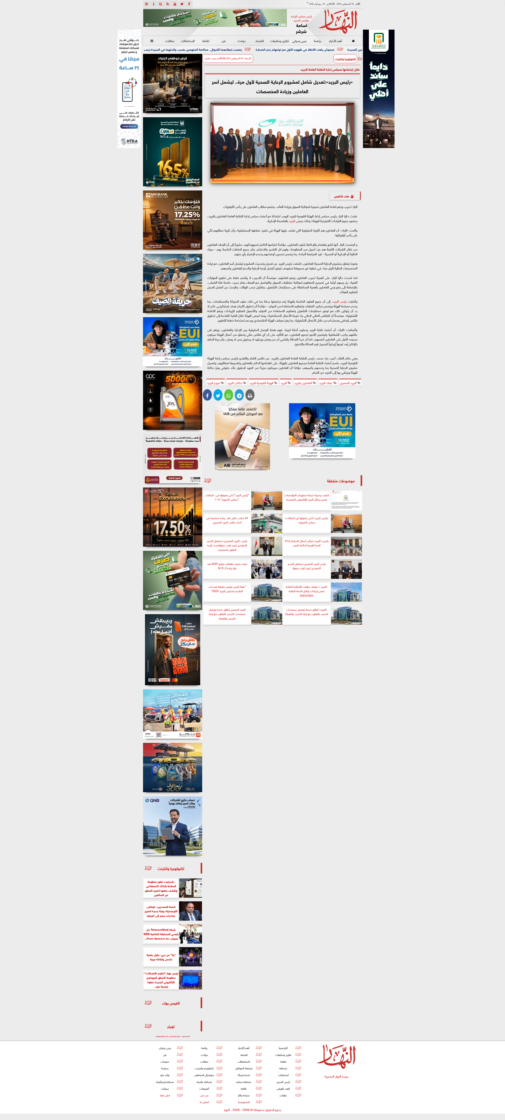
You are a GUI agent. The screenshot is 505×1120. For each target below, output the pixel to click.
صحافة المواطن (243, 1067)
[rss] (168, 4)
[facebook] (189, 4)
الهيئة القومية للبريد (262, 382)
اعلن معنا (165, 1094)
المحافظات (188, 40)
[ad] (172, 83)
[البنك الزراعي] (322, 430)
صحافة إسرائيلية (165, 1081)
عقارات (283, 1094)
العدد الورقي (283, 1088)
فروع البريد (214, 382)
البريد (292, 220)
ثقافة (205, 40)
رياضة (317, 40)
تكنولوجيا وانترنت (345, 58)
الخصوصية (244, 1101)
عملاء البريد (326, 382)
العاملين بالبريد (303, 382)
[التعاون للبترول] (172, 400)
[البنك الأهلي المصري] (129, 89)
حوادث (242, 40)
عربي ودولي (299, 40)
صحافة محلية (243, 1081)
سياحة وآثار (244, 1094)
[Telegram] (239, 395)
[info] (154, 4)
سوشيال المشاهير (204, 1074)
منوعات (165, 1061)
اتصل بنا (204, 1101)
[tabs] (146, 4)
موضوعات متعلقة (341, 480)
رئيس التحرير (283, 1081)
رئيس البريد (340, 301)
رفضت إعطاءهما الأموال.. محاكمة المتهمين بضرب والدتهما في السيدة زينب (265, 49)
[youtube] (175, 4)
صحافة (283, 1067)
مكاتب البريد (235, 382)
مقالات (169, 40)
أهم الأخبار (335, 40)
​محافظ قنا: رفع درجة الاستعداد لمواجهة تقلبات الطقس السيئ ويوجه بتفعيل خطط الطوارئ (143, 49)
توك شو (164, 1074)
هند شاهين (341, 195)
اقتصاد (259, 40)
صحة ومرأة (244, 1074)
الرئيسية (283, 1047)
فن (224, 40)
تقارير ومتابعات (279, 40)
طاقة (244, 1088)
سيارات (165, 1088)
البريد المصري (348, 382)
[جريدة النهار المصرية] (215, 18)
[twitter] (182, 4)
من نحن (204, 1094)
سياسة (164, 1067)
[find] (161, 4)
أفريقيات (204, 1088)
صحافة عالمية (204, 1081)
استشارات (283, 1074)
